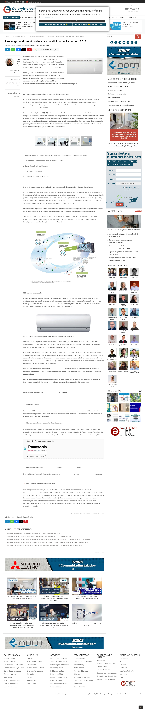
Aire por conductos (115, 90)
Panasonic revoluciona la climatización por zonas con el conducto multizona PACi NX (33, 533)
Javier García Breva (112, 291)
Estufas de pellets (103, 670)
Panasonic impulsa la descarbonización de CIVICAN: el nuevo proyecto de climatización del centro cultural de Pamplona (44, 545)
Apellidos (112, 175)
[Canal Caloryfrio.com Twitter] (116, 42)
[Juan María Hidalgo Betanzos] (112, 353)
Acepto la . (131, 189)
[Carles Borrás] (134, 340)
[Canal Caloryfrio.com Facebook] (112, 42)
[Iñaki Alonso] (123, 353)
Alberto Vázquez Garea (112, 385)
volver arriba (99, 552)
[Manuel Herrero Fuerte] (112, 313)
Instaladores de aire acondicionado (121, 105)
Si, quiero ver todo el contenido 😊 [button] (55, 24)
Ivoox (122, 677)
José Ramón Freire (123, 318)
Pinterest (123, 668)
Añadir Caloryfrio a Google (47, 50)
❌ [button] (107, 8)
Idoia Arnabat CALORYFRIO (39, 45)
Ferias (122, 17)
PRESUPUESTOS (132, 9)
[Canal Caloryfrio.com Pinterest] (132, 42)
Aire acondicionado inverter (118, 86)
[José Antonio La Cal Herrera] (134, 286)
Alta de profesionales (82, 677)
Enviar (119, 204)
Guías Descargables (57, 687)
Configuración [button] (72, 21)
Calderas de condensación (107, 673)
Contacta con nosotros (12, 671)
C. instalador (131, 17)
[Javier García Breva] (112, 286)
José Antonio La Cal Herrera (134, 291)
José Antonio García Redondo (123, 345)
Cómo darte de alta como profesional (83, 682)
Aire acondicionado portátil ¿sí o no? (121, 83)
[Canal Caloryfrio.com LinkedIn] (120, 42)
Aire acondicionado (34, 661)
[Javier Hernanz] (134, 313)
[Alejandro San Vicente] (123, 326)
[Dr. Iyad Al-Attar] (112, 326)
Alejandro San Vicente (123, 331)
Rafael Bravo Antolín (112, 345)
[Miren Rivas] (134, 299)
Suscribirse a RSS (10, 687)
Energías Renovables (35, 671)
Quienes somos (10, 658)
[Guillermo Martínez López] (134, 366)
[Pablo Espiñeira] (112, 366)
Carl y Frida (31, 684)
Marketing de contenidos (59, 665)
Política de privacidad (12, 680)
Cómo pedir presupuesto (83, 661)
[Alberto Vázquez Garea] (112, 380)
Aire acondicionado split (106, 663)
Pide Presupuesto (80, 658)
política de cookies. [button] (47, 17)
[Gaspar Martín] (112, 273)
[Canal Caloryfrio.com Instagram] (128, 42)
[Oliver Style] (134, 273)
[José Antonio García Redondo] (123, 340)
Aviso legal (8, 677)
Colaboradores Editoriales (13, 665)
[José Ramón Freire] (123, 313)
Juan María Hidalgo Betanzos (112, 358)
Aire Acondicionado (11, 17)
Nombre (112, 170)
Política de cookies (11, 684)
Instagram (123, 674)
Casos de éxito (79, 687)
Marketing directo (57, 668)
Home (7, 36)
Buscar (138, 36)
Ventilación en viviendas (106, 679)
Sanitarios (30, 674)
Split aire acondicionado (117, 94)
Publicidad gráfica (57, 671)
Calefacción (31, 665)
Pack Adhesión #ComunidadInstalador (58, 682)
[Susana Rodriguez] (123, 366)
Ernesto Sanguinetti (123, 305)
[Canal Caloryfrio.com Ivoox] (136, 42)
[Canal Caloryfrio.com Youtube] (124, 42)
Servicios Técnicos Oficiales (81, 672)
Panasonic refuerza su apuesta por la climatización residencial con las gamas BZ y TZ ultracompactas (39, 536)
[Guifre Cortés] (134, 326)
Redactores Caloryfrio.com (14, 668)
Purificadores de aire (115, 98)
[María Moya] (112, 299)
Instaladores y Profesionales (79, 666)
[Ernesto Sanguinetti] (123, 299)
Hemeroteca (31, 680)
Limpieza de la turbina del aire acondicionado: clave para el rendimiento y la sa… (25, 25)
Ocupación (112, 184)
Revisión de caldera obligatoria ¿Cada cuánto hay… (124, 230)
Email (113, 179)
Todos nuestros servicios (59, 661)
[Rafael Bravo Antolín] (112, 340)
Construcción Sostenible (30, 17)
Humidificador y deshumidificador (120, 101)
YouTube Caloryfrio (127, 671)
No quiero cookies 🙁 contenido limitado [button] (89, 24)
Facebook (124, 658)
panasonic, (17, 96)
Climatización (102, 667)
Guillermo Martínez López (134, 371)
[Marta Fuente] (123, 273)
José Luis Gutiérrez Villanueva (134, 359)
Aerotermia (101, 660)
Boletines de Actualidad (59, 677)
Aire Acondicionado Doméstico (35, 36)
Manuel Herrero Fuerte (112, 318)
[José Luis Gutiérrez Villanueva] (134, 353)
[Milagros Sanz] (123, 286)
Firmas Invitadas (10, 661)
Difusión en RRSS (56, 674)
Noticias (115, 17)
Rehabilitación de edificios (107, 676)
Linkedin (123, 665)
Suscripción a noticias (58, 658)
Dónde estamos (10, 674)
